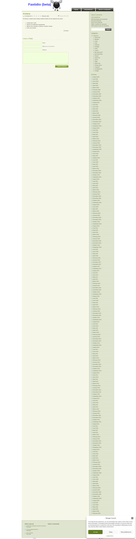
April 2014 (95, 355)
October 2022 (96, 158)
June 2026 (95, 81)
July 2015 (95, 324)
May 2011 (95, 430)
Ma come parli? (99, 52)
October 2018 (96, 245)
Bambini (97, 39)
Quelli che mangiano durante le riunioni (36, 525)
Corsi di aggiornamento (32, 529)
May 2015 (95, 328)
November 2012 (97, 392)
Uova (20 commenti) (96, 21)
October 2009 (96, 470)
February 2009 (96, 487)
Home (76, 9)
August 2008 (96, 500)
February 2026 (96, 89)
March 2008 (96, 511)
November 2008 (97, 494)
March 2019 (96, 234)
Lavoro (96, 50)
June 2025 (95, 106)
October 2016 (96, 292)
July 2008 (95, 502)
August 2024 (96, 128)
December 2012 (97, 390)
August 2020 (96, 204)
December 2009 (97, 466)
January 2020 (96, 215)
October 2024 (96, 123)
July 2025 (95, 104)
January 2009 (96, 490)
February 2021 (96, 192)
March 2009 (96, 485)
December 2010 (97, 441)
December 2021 (97, 170)
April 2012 (95, 407)
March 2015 (96, 332)
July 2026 (95, 79)
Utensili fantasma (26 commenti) (99, 19)
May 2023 (95, 155)
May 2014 (95, 353)
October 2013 (96, 368)
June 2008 (95, 504)
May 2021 (95, 185)
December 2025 (97, 94)
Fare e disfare (29, 532)
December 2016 (97, 287)
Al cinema (26, 14)
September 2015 (97, 319)
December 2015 (97, 313)
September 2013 (97, 370)
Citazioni (97, 45)
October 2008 (96, 496)
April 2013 (95, 381)
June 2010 (95, 453)
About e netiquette (104, 9)
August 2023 (96, 151)
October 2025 (96, 98)
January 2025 (96, 117)
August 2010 (96, 449)
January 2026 (96, 92)
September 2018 (97, 247)
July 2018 (95, 249)
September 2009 (97, 473)
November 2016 (97, 290)
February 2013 (96, 385)
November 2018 (97, 243)
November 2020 (97, 198)
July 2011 (95, 426)
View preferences (126, 532)
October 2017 (96, 266)
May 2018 (95, 253)
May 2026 (95, 83)
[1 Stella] (32, 16)
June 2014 (95, 351)
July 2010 (95, 451)
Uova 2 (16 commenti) (96, 22)
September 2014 (97, 345)
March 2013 (96, 383)
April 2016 (95, 304)
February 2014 (96, 360)
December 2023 (97, 145)
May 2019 (95, 230)
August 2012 (96, 398)
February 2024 (96, 141)
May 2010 (95, 456)
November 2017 (97, 264)
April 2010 (95, 458)
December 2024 (97, 119)
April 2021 (95, 187)
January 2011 (96, 439)
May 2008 (95, 507)
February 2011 (96, 436)
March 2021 (96, 189)
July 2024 (95, 130)
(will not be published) (48, 46)
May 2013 (95, 379)
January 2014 (96, 362)
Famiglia (97, 46)
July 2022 (95, 160)
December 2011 (97, 415)
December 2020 (97, 196)
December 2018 (97, 241)
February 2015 (96, 334)
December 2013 (97, 364)
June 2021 (95, 183)
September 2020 (97, 202)
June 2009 (95, 479)
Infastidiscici (88, 9)
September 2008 (97, 498)
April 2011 (95, 432)
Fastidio (34, 538)
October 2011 (96, 419)
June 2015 (95, 326)
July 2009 (95, 477)
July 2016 (95, 298)
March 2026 (96, 87)
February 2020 (96, 213)
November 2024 (97, 121)
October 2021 (96, 175)
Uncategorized (28, 16)
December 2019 (97, 217)
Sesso (96, 59)
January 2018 (96, 260)
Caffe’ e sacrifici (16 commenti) (99, 24)
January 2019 (96, 238)
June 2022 (95, 162)
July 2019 (95, 228)
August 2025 (96, 102)
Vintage (97, 70)
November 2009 (97, 468)
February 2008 (96, 513)
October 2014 (96, 343)
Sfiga (96, 61)
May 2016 (95, 302)
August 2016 (96, 296)
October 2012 (96, 394)
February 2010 (96, 462)
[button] (132, 518)
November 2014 (97, 341)
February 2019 (96, 236)
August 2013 (96, 373)
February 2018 (96, 258)
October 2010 (96, 445)
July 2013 (95, 375)
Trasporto (97, 67)
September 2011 (97, 421)
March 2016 (96, 307)
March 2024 (96, 138)
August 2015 (96, 321)
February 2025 (96, 115)
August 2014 (96, 347)
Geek (96, 48)
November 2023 (97, 147)
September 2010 (97, 447)
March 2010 (96, 460)
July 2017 (95, 272)
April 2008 (95, 509)
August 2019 (96, 226)
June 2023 (95, 153)
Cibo (96, 43)
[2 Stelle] (34, 16)
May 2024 (95, 134)
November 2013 (97, 366)
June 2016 (95, 300)
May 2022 (95, 164)
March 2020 (96, 211)
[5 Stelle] (40, 16)
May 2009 (95, 481)
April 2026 (95, 85)
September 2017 (97, 268)
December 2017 (97, 262)
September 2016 (97, 294)
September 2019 (97, 224)
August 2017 (96, 270)
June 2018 (95, 251)
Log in (101, 538)
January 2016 (96, 311)
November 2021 (97, 172)
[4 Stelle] (38, 16)
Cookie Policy (109, 536)
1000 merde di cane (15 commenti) (100, 26)
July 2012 (95, 400)
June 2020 (95, 206)
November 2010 (97, 443)
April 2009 (95, 483)
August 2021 (96, 179)
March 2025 (96, 113)
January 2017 (96, 285)
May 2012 (95, 404)
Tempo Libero (98, 65)
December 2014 (97, 338)
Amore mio (97, 37)
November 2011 (97, 417)
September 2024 (97, 126)
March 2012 (96, 409)
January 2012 (96, 413)
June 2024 (95, 132)
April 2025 (95, 111)
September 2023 (97, 149)
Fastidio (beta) (39, 4)
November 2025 (97, 96)
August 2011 (96, 424)
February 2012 (96, 411)
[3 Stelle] (36, 16)
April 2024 (95, 136)
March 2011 (96, 434)
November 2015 (97, 315)
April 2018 (95, 255)
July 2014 (95, 349)
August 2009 (96, 475)
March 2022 (96, 168)
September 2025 (97, 100)
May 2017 (95, 277)
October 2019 (96, 221)
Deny (110, 532)
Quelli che (97, 57)
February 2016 (96, 309)
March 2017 (96, 281)
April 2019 (95, 232)
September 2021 (97, 177)
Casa (96, 41)
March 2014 (96, 358)
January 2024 (96, 143)
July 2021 (95, 181)
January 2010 (96, 464)
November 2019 (97, 219)
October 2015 (96, 317)
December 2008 (97, 492)
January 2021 (96, 194)
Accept (95, 532)
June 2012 (95, 402)
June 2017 (95, 275)
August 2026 (96, 77)
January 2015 (96, 336)
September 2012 (97, 396)
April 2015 (95, 330)
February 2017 (96, 283)
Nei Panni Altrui (99, 54)
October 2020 (96, 200)
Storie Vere (97, 63)
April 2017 (95, 279)
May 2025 (95, 109)
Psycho (97, 56)
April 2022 (95, 166)
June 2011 (95, 428)
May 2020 (95, 209)
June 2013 (95, 377)
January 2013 (96, 387)
